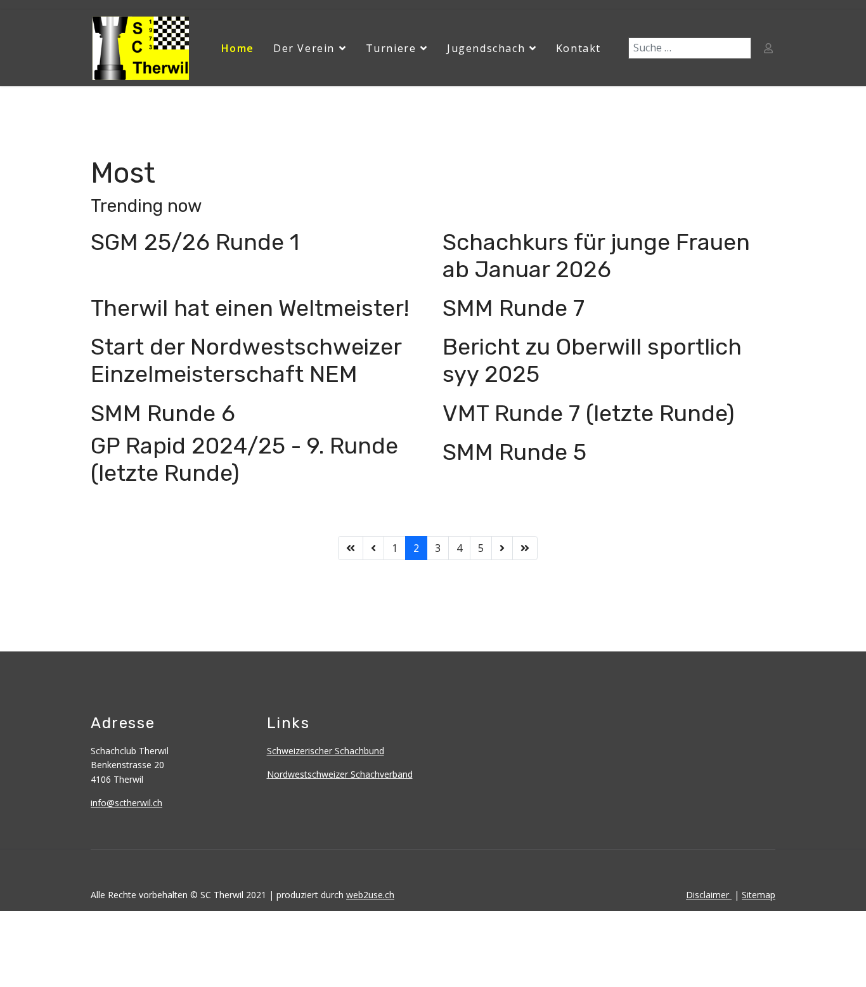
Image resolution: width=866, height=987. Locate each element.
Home (237, 48)
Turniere (391, 48)
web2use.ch (370, 895)
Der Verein (304, 48)
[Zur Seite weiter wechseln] (502, 548)
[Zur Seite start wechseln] (350, 548)
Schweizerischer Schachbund (325, 751)
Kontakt (578, 48)
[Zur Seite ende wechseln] (525, 548)
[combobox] (689, 48)
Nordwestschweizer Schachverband (340, 774)
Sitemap (758, 895)
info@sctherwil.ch (126, 803)
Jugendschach (486, 48)
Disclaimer (709, 895)
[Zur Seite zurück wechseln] (373, 548)
